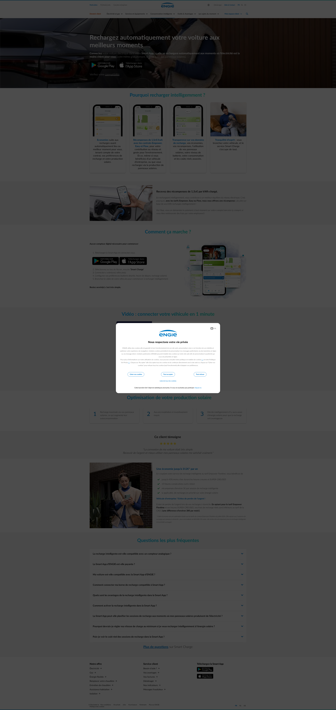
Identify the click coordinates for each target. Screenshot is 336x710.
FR (212, 328)
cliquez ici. (198, 388)
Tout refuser (200, 374)
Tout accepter (168, 374)
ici (202, 359)
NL (215, 328)
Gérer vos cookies (136, 374)
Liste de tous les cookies (168, 381)
